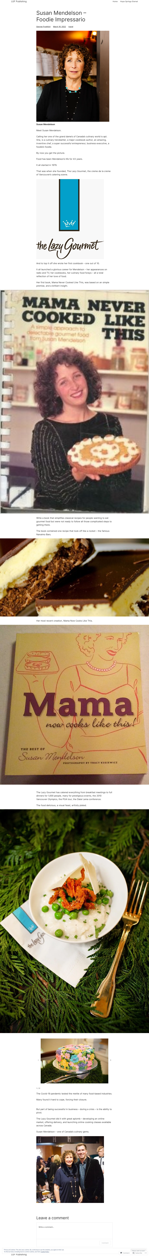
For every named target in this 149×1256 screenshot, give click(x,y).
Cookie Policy (45, 1252)
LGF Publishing (19, 1)
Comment (105, 1243)
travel (71, 26)
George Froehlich (43, 26)
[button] (110, 1060)
